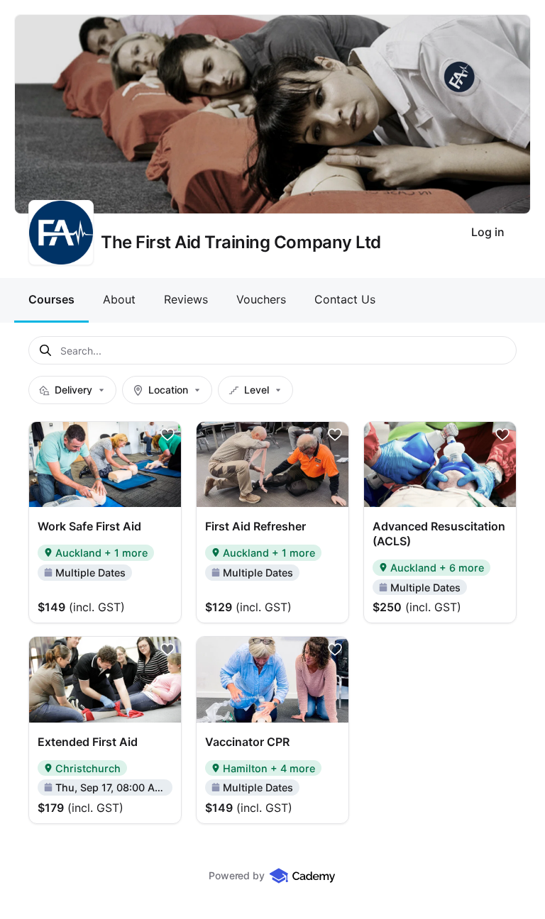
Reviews (186, 299)
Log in (488, 232)
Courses (51, 299)
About (119, 299)
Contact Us (344, 299)
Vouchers (261, 299)
